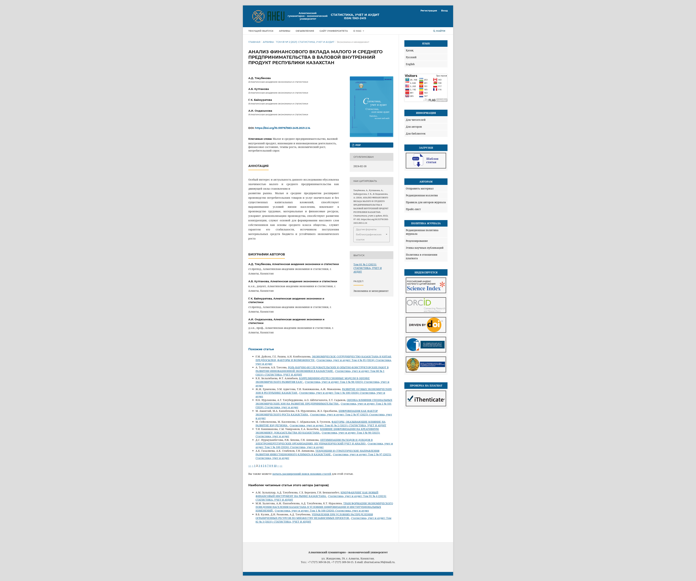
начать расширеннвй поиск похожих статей (301, 473)
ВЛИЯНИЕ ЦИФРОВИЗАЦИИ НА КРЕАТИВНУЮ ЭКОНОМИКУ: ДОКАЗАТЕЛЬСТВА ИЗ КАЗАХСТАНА (317, 430)
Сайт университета (334, 30)
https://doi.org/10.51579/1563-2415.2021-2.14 (282, 128)
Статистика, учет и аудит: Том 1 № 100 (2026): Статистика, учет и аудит (322, 510)
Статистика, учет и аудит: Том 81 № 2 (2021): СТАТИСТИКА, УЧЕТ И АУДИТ (338, 425)
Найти (440, 30)
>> (280, 465)
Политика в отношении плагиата (421, 256)
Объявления (305, 30)
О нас (357, 30)
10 (275, 465)
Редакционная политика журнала (422, 231)
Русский (411, 57)
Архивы (284, 30)
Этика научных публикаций (425, 247)
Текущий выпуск (261, 30)
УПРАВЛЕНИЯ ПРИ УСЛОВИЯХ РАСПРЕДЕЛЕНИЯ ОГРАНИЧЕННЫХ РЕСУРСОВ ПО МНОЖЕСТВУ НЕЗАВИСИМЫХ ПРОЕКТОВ (314, 516)
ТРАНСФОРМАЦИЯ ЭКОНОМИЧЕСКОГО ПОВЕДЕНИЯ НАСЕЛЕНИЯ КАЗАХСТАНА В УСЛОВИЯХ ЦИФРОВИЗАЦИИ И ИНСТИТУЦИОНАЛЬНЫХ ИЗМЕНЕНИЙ (324, 507)
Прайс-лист (413, 209)
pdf (358, 145)
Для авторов (414, 126)
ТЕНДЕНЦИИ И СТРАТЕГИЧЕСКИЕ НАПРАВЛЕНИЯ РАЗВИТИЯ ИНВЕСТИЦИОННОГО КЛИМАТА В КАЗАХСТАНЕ (317, 452)
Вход (444, 10)
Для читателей (416, 119)
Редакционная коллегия (422, 195)
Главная (254, 41)
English (410, 64)
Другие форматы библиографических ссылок (369, 234)
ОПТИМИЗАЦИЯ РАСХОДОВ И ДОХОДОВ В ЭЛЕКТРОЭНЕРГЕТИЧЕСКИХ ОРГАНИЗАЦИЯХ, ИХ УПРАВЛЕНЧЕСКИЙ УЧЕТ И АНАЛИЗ (314, 441)
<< (249, 465)
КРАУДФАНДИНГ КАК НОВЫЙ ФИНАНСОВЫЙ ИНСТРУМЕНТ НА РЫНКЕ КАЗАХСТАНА (317, 494)
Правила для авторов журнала (426, 202)
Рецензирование (417, 241)
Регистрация (428, 10)
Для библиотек (416, 133)
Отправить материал (420, 188)
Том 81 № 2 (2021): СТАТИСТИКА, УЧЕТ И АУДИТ (305, 41)
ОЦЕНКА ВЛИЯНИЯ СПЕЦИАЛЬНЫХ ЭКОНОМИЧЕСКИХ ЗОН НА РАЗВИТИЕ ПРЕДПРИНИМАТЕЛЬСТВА (324, 401)
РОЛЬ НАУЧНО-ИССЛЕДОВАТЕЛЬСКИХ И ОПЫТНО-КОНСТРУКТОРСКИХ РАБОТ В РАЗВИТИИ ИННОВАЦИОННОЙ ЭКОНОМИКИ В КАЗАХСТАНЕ (322, 369)
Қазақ (409, 50)
